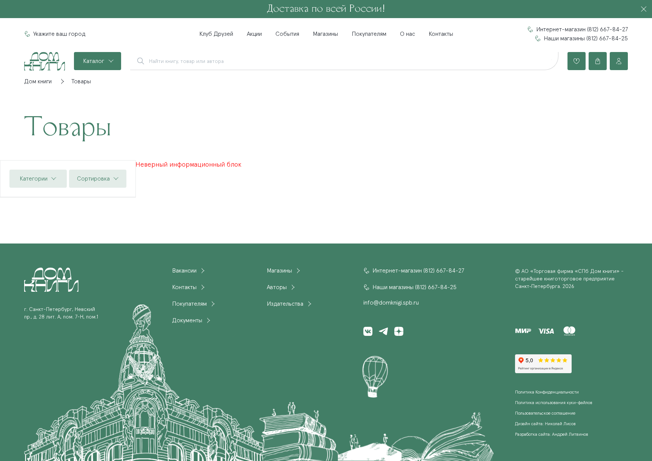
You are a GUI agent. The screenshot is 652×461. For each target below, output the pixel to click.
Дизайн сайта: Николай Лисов (545, 424)
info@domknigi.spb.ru (391, 303)
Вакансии (184, 271)
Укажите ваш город (59, 34)
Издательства (285, 304)
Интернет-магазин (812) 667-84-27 (582, 29)
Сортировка (93, 179)
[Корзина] (598, 61)
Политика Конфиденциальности (547, 392)
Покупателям (369, 34)
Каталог (93, 61)
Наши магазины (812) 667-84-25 (586, 38)
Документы (187, 320)
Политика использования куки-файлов (553, 403)
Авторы (277, 287)
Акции (254, 34)
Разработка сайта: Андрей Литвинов (551, 434)
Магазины (325, 34)
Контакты (441, 34)
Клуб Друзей (216, 34)
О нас (407, 34)
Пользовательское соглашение (545, 413)
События (287, 34)
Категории (34, 179)
